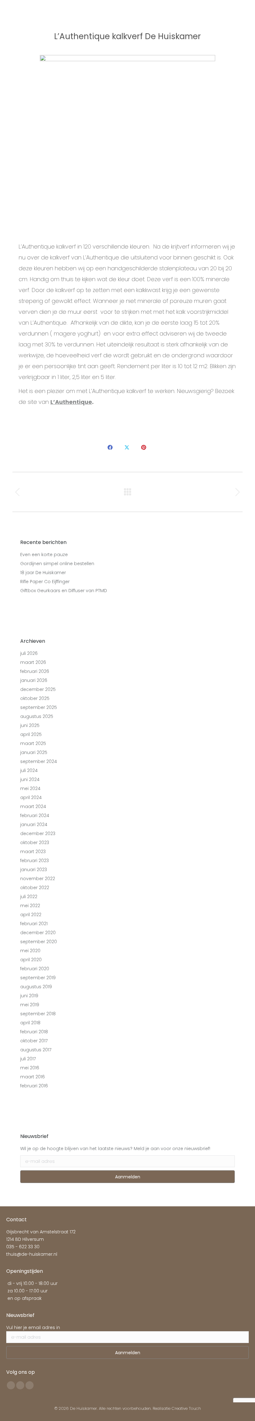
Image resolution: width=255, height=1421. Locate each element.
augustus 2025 (36, 716)
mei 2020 (30, 951)
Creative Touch (186, 1408)
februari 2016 (34, 1086)
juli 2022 (28, 896)
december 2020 (38, 933)
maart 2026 (33, 662)
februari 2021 (34, 924)
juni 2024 (29, 779)
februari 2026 (34, 671)
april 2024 (31, 797)
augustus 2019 (36, 987)
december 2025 (38, 689)
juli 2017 (28, 1059)
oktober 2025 (34, 698)
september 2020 (38, 942)
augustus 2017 (35, 1050)
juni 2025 (29, 725)
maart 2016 (32, 1077)
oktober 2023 (34, 842)
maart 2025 (33, 743)
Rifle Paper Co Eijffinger (45, 581)
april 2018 (30, 1023)
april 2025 (31, 734)
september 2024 (38, 761)
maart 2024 (33, 806)
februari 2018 (34, 1032)
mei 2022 (30, 905)
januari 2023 (33, 869)
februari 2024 (34, 815)
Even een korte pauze (44, 554)
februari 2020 (34, 969)
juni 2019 (29, 996)
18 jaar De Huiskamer (43, 572)
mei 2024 (30, 788)
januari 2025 (33, 752)
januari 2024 (33, 824)
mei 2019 (29, 1005)
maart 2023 (33, 851)
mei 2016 (29, 1068)
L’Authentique (71, 402)
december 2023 (37, 833)
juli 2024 (29, 770)
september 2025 (38, 707)
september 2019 (38, 978)
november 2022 (37, 878)
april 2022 (30, 915)
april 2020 (31, 960)
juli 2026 (29, 653)
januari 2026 (33, 680)
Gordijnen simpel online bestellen (57, 563)
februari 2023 (34, 860)
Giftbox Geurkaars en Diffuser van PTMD (63, 590)
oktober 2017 (34, 1041)
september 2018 (38, 1014)
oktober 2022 (34, 887)
